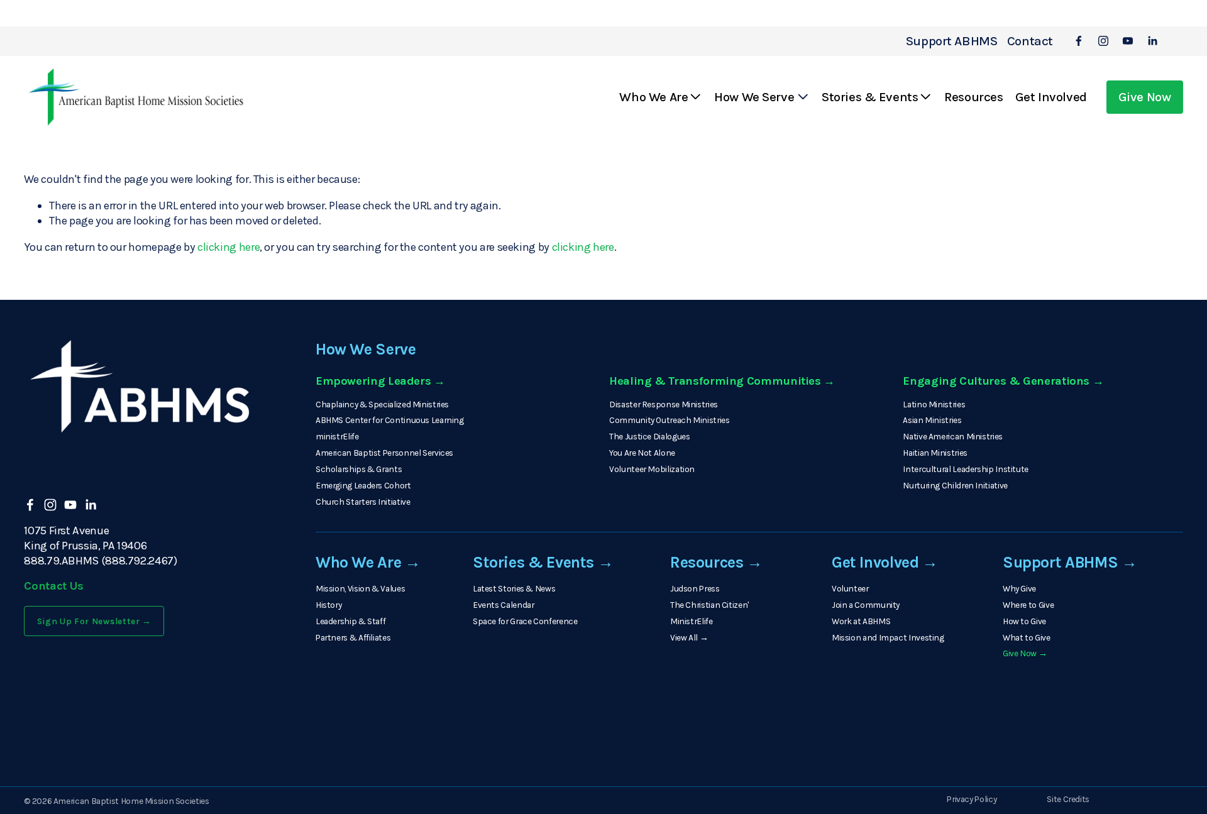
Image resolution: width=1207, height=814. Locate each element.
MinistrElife (691, 621)
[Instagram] (1103, 41)
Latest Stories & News (514, 588)
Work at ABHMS (861, 621)
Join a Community (866, 605)
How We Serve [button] (754, 96)
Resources (973, 96)
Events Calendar (503, 605)
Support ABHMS (952, 40)
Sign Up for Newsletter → (94, 621)
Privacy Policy (971, 799)
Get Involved (1051, 96)
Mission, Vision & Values (360, 588)
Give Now (1144, 96)
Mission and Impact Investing (888, 637)
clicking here (228, 247)
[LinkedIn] (1152, 41)
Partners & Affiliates (353, 637)
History (328, 605)
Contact (1030, 40)
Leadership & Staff (350, 621)
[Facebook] (1078, 41)
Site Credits (1068, 799)
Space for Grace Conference (525, 621)
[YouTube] (1128, 41)
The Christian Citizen (708, 605)
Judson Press (695, 588)
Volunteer (850, 588)
